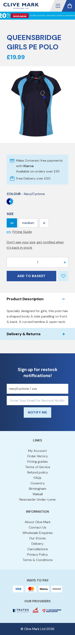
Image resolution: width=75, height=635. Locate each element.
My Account (37, 451)
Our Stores (37, 538)
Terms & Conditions (37, 560)
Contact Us (37, 527)
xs (12, 223)
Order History (37, 456)
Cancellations (37, 549)
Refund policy (37, 472)
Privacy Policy (37, 554)
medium (28, 223)
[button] (58, 6)
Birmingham (37, 488)
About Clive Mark (38, 522)
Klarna (28, 166)
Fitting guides (37, 461)
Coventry (37, 483)
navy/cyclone (10, 201)
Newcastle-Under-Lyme (37, 499)
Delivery (37, 543)
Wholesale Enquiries (37, 533)
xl (44, 223)
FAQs (37, 478)
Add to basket (31, 276)
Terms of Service (37, 467)
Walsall (37, 494)
